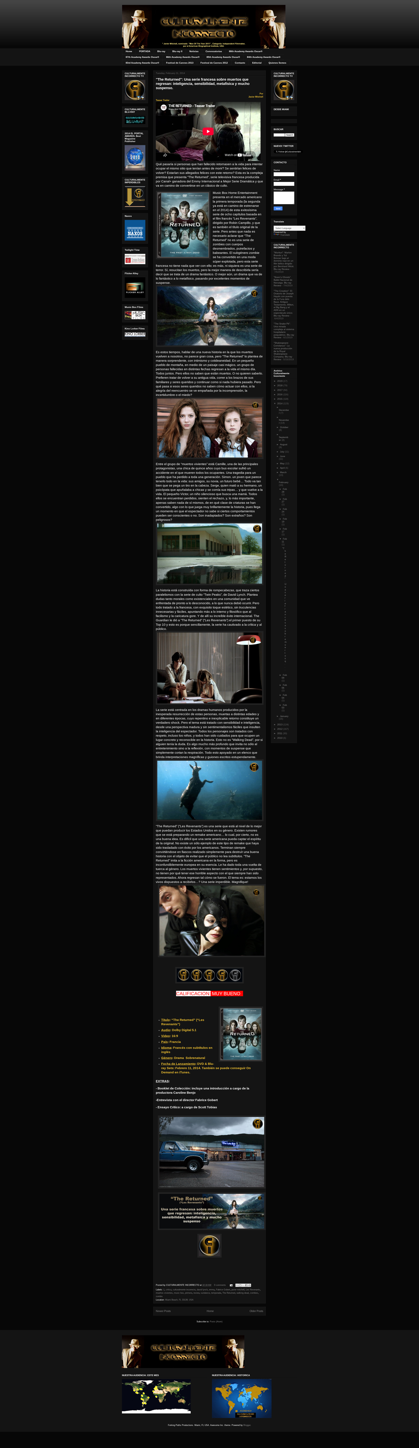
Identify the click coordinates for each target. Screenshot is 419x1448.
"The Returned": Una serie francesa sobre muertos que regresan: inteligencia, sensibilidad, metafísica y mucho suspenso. (202, 83)
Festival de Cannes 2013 (179, 62)
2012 (280, 729)
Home (129, 51)
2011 (280, 733)
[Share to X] (243, 1285)
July (282, 451)
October (284, 427)
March (283, 472)
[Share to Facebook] (246, 1285)
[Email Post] (231, 1285)
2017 (280, 390)
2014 (280, 403)
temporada (216, 1293)
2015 (280, 399)
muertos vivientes (164, 1293)
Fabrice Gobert (223, 1289)
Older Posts (256, 1311)
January (284, 716)
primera (188, 1293)
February (283, 482)
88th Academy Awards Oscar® (245, 51)
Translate (285, 235)
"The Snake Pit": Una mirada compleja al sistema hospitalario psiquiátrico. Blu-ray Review (284, 330)
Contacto (240, 62)
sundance (205, 1293)
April (282, 468)
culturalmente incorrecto (184, 1289)
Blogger (246, 1425)
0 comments (220, 1285)
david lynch (202, 1289)
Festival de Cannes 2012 (214, 62)
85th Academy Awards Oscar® (223, 57)
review (196, 1293)
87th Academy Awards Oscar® (142, 57)
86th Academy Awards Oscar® (183, 57)
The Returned (228, 1293)
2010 (280, 738)
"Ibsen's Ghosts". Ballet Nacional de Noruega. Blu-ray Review (283, 281)
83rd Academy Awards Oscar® (142, 62)
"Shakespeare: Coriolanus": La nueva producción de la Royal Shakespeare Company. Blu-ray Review (283, 351)
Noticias (194, 51)
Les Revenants (253, 1289)
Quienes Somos (277, 62)
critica (169, 1289)
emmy (212, 1289)
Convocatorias (214, 51)
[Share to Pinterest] (249, 1285)
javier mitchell (238, 1289)
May (282, 463)
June (282, 456)
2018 (280, 385)
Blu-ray (161, 51)
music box (179, 1293)
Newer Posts (163, 1311)
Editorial (257, 62)
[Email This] (237, 1285)
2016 (280, 394)
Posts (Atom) (216, 1321)
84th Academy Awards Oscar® (263, 57)
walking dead (243, 1293)
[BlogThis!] (240, 1285)
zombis (159, 1296)
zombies (254, 1293)
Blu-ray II (177, 51)
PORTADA (144, 51)
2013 (280, 724)
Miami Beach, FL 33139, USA (179, 1300)
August (283, 444)
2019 (280, 381)
